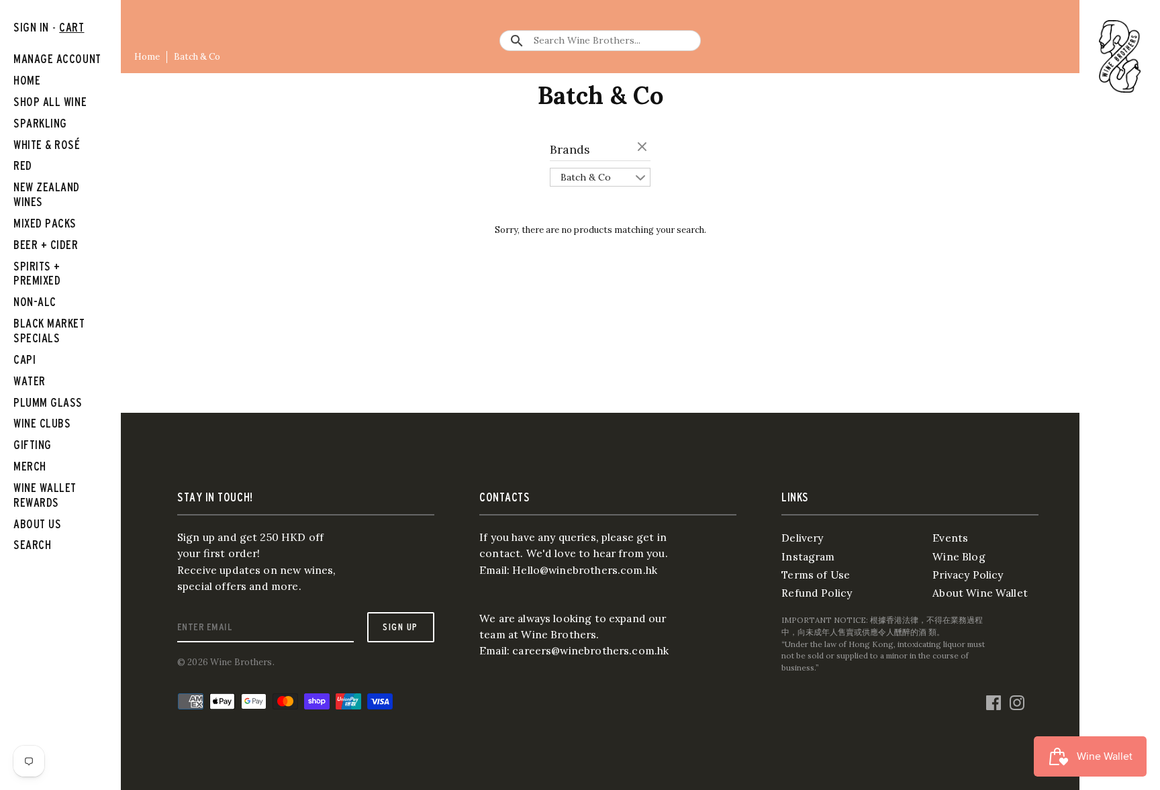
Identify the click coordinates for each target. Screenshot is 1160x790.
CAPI (24, 359)
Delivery (802, 537)
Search (32, 545)
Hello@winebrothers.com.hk (584, 570)
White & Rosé (47, 145)
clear (643, 147)
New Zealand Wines (46, 194)
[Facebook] (993, 700)
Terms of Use (815, 574)
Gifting (32, 445)
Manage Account (57, 59)
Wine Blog (958, 556)
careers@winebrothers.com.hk (590, 650)
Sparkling (40, 123)
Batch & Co (197, 56)
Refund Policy (816, 592)
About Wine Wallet (980, 592)
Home (147, 56)
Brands (570, 149)
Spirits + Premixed (36, 273)
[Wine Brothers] (1119, 56)
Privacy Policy (967, 574)
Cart (71, 27)
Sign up (400, 626)
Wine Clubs (41, 423)
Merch (29, 466)
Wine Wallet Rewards (45, 495)
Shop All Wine (50, 102)
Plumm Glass (48, 402)
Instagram (807, 556)
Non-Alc (34, 302)
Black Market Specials (49, 330)
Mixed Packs (45, 223)
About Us (37, 524)
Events (950, 537)
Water (29, 381)
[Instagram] (1017, 700)
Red (22, 165)
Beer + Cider (46, 245)
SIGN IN (31, 27)
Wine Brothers (241, 662)
